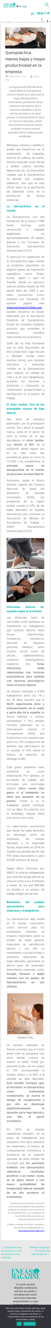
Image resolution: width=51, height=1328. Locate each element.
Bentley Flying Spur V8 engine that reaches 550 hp (40, 1250)
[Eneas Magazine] (10, 6)
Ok (19, 1324)
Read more (29, 1324)
